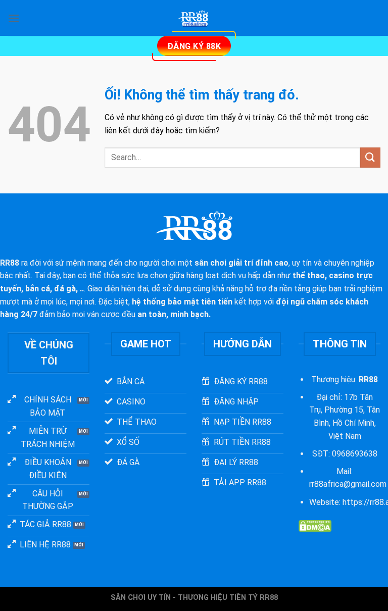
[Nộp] (370, 157)
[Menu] (14, 18)
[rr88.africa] (194, 18)
